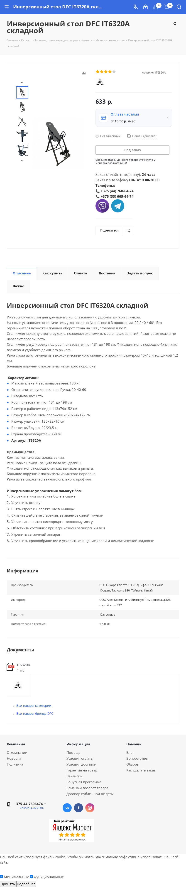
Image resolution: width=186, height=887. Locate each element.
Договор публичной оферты (90, 793)
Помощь (73, 752)
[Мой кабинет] (145, 7)
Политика (15, 764)
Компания (16, 744)
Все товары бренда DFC (34, 713)
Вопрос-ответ (137, 758)
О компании (17, 752)
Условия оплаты (79, 758)
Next (22, 161)
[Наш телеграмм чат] (118, 205)
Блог (130, 752)
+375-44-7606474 (28, 803)
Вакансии (74, 776)
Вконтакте (67, 807)
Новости (14, 758)
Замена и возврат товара (87, 788)
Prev (22, 82)
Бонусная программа (83, 782)
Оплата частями (125, 114)
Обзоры (133, 764)
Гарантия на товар (81, 770)
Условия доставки (81, 764)
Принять (7, 884)
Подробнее (26, 884)
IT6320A (23, 665)
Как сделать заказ (140, 770)
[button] (133, 118)
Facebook (78, 807)
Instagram (89, 807)
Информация (78, 744)
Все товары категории (33, 705)
